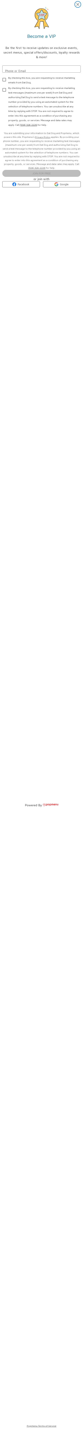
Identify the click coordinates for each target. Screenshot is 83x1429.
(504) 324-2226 (28, 124)
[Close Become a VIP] (78, 4)
